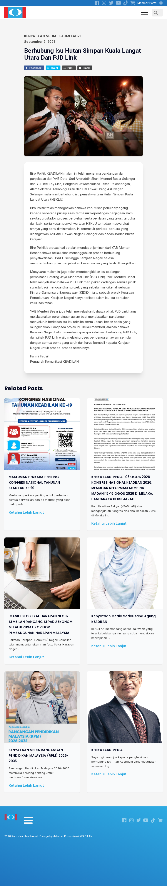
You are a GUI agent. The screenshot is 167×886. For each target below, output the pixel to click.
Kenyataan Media (40, 36)
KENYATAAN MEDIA (107, 750)
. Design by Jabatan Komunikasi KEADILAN (48, 836)
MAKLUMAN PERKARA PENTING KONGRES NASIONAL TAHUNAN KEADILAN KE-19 (34, 482)
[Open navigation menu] (145, 12)
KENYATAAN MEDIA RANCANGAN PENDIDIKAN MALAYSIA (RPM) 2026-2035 (38, 755)
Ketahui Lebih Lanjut (26, 512)
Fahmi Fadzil (71, 36)
